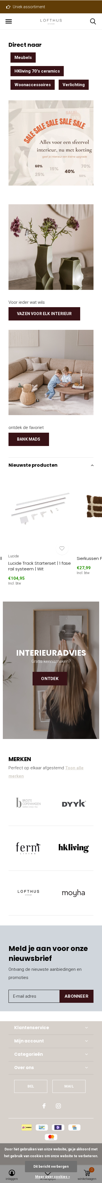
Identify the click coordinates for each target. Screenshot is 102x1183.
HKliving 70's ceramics (37, 71)
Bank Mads (29, 439)
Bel (30, 1086)
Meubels (23, 57)
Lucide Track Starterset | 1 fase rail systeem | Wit (39, 566)
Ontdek (49, 678)
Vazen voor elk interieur (44, 313)
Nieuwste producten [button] (33, 465)
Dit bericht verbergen (51, 1167)
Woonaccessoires (32, 84)
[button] (8, 21)
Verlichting (74, 84)
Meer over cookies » (52, 1177)
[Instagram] (58, 1106)
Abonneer (76, 996)
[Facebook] (44, 1106)
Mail (69, 1086)
